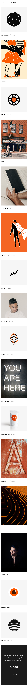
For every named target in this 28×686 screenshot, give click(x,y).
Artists (13, 35)
